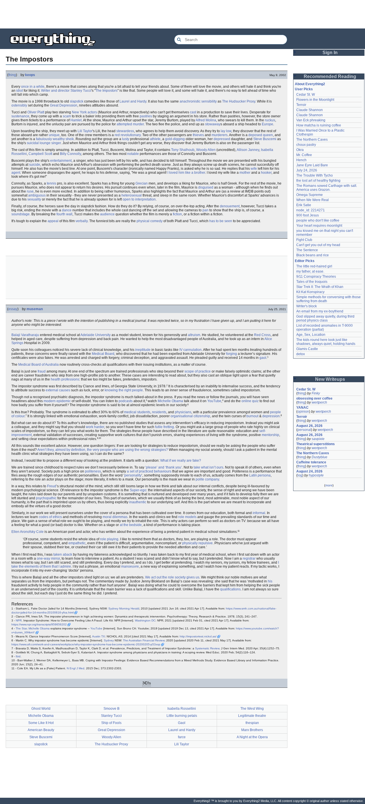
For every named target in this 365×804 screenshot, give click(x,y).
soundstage (20, 214)
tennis (51, 183)
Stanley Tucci (80, 91)
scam (67, 116)
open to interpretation (139, 199)
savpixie (318, 439)
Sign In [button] (330, 52)
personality (132, 475)
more (328, 485)
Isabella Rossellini (181, 709)
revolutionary (131, 135)
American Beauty (41, 730)
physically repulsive (197, 543)
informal (259, 513)
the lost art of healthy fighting (318, 181)
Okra (300, 150)
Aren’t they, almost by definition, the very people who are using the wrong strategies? (102, 450)
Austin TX (98, 636)
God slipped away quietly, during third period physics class (325, 318)
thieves (198, 135)
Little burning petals (182, 716)
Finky (316, 393)
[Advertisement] (182, 14)
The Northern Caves (312, 140)
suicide (34, 165)
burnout (252, 416)
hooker (266, 173)
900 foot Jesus (307, 215)
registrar (249, 558)
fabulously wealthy (50, 139)
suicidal (33, 143)
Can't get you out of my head (318, 245)
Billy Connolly (70, 154)
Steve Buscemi (264, 139)
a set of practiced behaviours (149, 471)
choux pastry (306, 145)
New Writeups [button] (330, 379)
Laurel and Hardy (132, 101)
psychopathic (46, 498)
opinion (303, 412)
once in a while (32, 87)
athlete (155, 139)
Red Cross (262, 335)
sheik (70, 139)
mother (245, 173)
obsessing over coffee (314, 398)
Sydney (109, 640)
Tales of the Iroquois (311, 282)
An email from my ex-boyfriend (319, 311)
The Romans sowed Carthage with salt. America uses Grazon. (327, 188)
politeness (93, 471)
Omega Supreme (309, 195)
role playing (109, 539)
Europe (267, 124)
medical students (137, 412)
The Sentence (307, 250)
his (270, 581)
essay (12, 309)
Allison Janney (248, 150)
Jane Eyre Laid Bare (312, 165)
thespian (252, 723)
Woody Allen (206, 150)
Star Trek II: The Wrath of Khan (319, 287)
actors (92, 112)
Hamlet (76, 120)
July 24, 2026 (306, 170)
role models (187, 517)
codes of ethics (50, 517)
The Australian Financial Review (144, 640)
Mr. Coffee (304, 155)
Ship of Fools (111, 723)
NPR (19, 620)
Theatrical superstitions (315, 444)
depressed (222, 139)
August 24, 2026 (309, 471)
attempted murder (130, 124)
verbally (82, 221)
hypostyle (316, 475)
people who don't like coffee (317, 220)
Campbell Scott (40, 154)
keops (30, 75)
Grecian (141, 183)
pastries (146, 116)
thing (12, 75)
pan (205, 210)
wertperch (319, 402)
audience (107, 214)
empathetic (77, 543)
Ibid (18, 656)
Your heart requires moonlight (319, 226)
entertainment (61, 161)
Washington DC (145, 620)
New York (79, 112)
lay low (226, 131)
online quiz (250, 401)
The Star (21, 628)
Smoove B (111, 709)
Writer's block (306, 306)
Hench (301, 160)
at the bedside (131, 525)
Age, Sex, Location (310, 335)
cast (193, 112)
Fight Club (304, 240)
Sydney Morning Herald (123, 608)
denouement (230, 206)
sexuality (34, 199)
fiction (177, 214)
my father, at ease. (310, 271)
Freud (51, 486)
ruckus (270, 120)
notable (133, 154)
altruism (194, 335)
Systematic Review (207, 648)
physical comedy (150, 221)
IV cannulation (190, 350)
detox (300, 354)
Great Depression (63, 105)
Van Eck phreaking (310, 120)
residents (159, 412)
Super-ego (138, 490)
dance (67, 210)
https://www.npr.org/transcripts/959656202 (39, 624)
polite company (207, 479)
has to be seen (220, 221)
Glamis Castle (307, 349)
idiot (19, 91)
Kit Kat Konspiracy (310, 292)
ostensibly (19, 105)
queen (268, 135)
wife (254, 169)
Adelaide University (95, 335)
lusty (125, 139)
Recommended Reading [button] (330, 76)
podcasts (126, 401)
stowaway (212, 124)
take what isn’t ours (208, 467)
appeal (53, 221)
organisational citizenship (190, 416)
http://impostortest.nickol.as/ (198, 636)
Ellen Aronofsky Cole (27, 532)
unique (54, 135)
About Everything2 (310, 84)
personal (304, 430)
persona (264, 475)
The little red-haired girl (314, 266)
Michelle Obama (170, 401)
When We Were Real (312, 200)
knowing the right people (124, 390)
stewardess (125, 131)
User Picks (304, 89)
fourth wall (64, 214)
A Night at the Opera (252, 737)
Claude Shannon (309, 110)
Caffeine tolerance (311, 462)
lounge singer (50, 143)
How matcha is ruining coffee (318, 125)
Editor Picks (305, 261)
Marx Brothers (252, 730)
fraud (42, 371)
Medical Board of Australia (38, 365)
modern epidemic (57, 401)
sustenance (20, 116)
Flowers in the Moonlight (315, 100)
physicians (183, 412)
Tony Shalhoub (182, 150)
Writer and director (55, 91)
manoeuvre (130, 566)
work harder (95, 427)
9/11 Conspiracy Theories (316, 277)
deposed (255, 135)
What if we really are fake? (180, 461)
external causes (58, 390)
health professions (65, 379)
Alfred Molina (206, 120)
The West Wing (252, 709)
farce (182, 737)
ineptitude (143, 350)
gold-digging (175, 139)
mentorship (270, 435)
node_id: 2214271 (310, 210)
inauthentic (137, 502)
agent (15, 173)
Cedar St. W (305, 95)
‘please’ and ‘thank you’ (163, 467)
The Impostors (106, 91)
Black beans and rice (312, 255)
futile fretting (164, 427)
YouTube (214, 401)
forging (231, 354)
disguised (205, 187)
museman (35, 309)
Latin (253, 475)
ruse (30, 191)
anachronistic (190, 101)
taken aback (62, 555)
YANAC (302, 408)
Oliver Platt (35, 112)
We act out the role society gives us (172, 577)
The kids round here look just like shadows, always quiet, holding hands (325, 342)
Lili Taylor (85, 131)
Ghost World (40, 709)
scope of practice (197, 371)
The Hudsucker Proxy (238, 101)
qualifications (230, 589)
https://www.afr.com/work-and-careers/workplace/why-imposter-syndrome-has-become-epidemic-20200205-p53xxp (85, 644)
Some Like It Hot (41, 723)
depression (271, 416)
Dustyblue (319, 457)
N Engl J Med (75, 668)
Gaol (181, 723)
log (299, 475)
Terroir (301, 105)
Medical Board (103, 354)
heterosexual (131, 195)
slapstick (76, 101)
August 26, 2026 (309, 426)
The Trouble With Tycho (314, 175)
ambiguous (37, 195)
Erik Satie (303, 205)
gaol (262, 358)
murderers (220, 135)
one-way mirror (48, 558)
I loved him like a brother (186, 173)
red (117, 135)
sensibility (209, 101)
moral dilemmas (115, 517)
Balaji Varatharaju (25, 335)
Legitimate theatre (252, 716)
